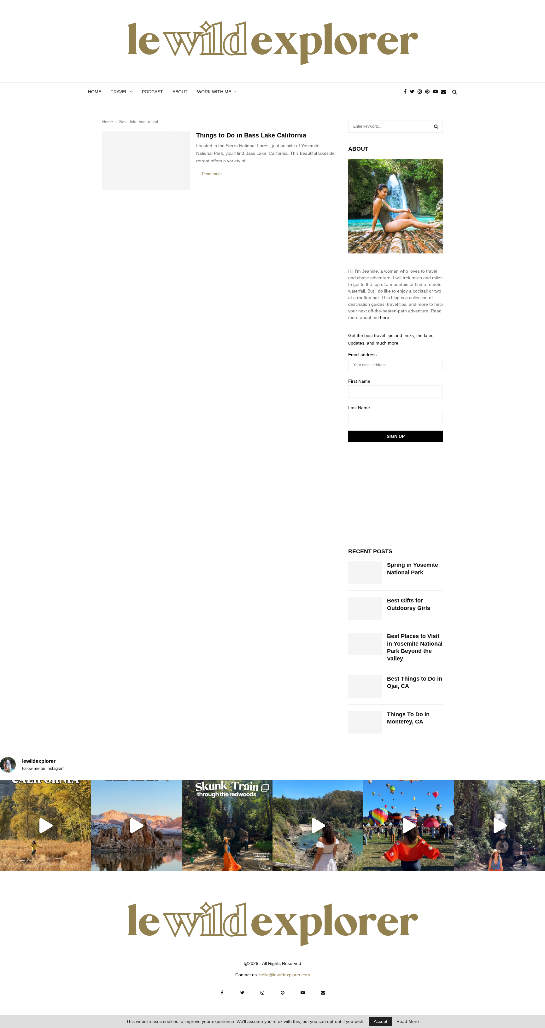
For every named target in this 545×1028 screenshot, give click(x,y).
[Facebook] (407, 92)
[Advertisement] (395, 494)
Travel (119, 91)
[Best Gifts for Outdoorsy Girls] (365, 608)
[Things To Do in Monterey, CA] (365, 722)
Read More (407, 1021)
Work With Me (214, 91)
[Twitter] (414, 92)
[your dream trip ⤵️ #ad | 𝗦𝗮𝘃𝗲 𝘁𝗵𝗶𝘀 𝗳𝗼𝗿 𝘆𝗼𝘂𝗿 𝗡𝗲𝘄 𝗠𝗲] (408, 825)
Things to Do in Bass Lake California (251, 135)
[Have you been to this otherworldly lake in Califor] (136, 825)
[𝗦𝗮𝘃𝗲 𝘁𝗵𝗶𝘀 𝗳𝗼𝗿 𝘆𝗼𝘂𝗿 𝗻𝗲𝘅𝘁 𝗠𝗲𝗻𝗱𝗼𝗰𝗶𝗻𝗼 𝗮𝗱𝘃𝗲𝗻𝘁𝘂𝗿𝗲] (317, 825)
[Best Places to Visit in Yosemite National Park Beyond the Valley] (365, 644)
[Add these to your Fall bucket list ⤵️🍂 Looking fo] (45, 825)
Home (94, 91)
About (180, 91)
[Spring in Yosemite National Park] (365, 572)
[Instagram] (421, 92)
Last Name (359, 407)
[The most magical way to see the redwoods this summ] (227, 825)
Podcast (152, 91)
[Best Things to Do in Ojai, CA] (365, 686)
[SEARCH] (436, 126)
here (384, 317)
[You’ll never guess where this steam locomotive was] (499, 825)
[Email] (445, 92)
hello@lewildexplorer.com (284, 974)
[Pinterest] (429, 92)
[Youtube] (437, 92)
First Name (359, 381)
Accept (380, 1021)
